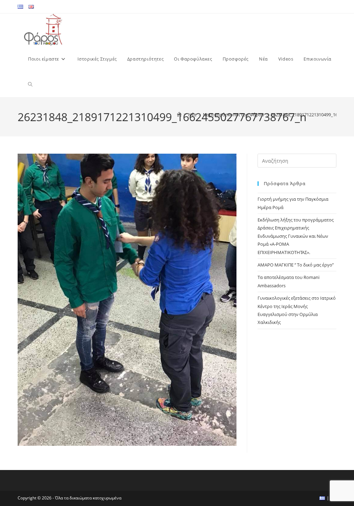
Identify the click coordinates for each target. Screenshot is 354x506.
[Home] (179, 114)
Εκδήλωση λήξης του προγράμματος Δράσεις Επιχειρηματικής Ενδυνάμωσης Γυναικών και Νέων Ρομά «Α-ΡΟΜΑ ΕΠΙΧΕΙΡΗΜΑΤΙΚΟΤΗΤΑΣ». (296, 236)
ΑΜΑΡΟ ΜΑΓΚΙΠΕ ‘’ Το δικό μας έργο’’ (296, 265)
